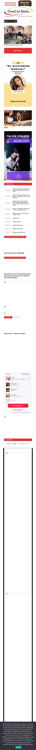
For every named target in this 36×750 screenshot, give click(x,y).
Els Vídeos (8, 317)
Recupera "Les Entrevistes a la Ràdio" (15, 237)
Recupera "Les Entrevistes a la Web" (15, 257)
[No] (34, 736)
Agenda (8, 111)
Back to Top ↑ (18, 51)
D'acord (18, 747)
